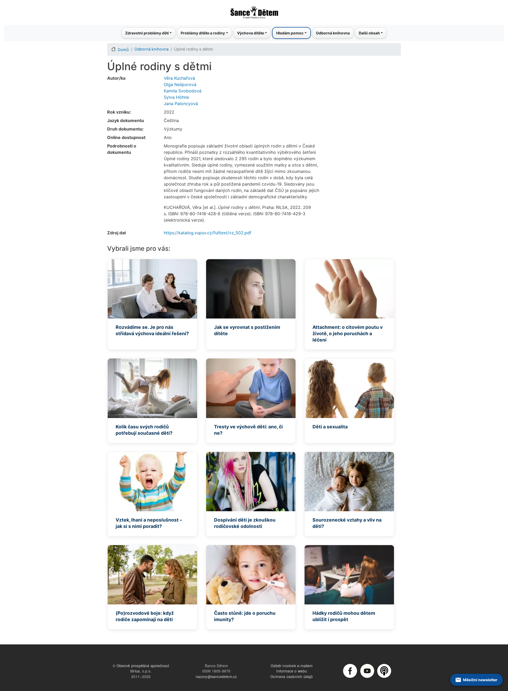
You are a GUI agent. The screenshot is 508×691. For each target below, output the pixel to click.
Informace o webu (291, 671)
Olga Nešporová (180, 84)
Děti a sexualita (330, 426)
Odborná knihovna (333, 33)
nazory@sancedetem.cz (216, 676)
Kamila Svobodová (182, 90)
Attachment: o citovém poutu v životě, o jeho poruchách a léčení (347, 333)
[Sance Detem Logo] (254, 11)
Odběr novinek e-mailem (291, 665)
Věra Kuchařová (179, 78)
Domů (123, 49)
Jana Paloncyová (181, 103)
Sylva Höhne (176, 97)
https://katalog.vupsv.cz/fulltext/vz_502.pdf (207, 232)
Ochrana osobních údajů (291, 676)
